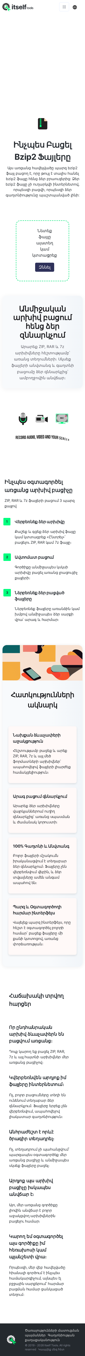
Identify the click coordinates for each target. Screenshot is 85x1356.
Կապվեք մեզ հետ (51, 1349)
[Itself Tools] (42, 429)
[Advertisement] (42, 58)
